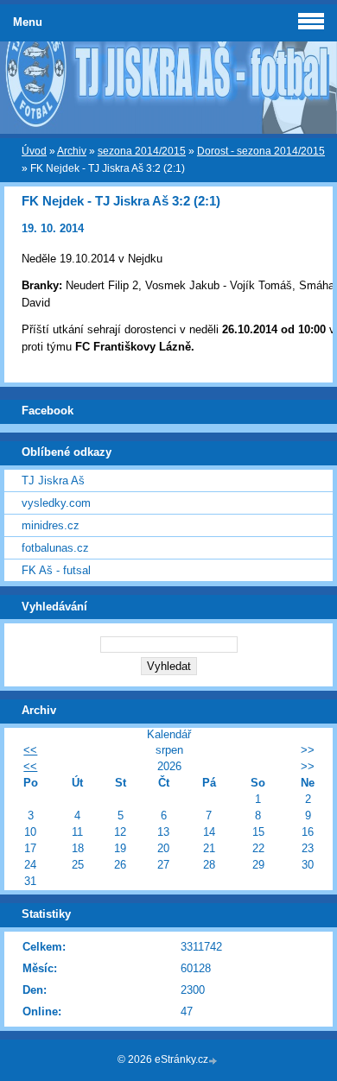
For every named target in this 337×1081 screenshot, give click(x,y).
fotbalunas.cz (55, 547)
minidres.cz (50, 525)
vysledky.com (56, 502)
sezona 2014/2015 (142, 151)
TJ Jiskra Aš (53, 480)
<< (30, 749)
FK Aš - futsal (56, 570)
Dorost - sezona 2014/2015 (261, 151)
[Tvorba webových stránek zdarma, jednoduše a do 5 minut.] (214, 1061)
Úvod (34, 151)
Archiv (71, 151)
